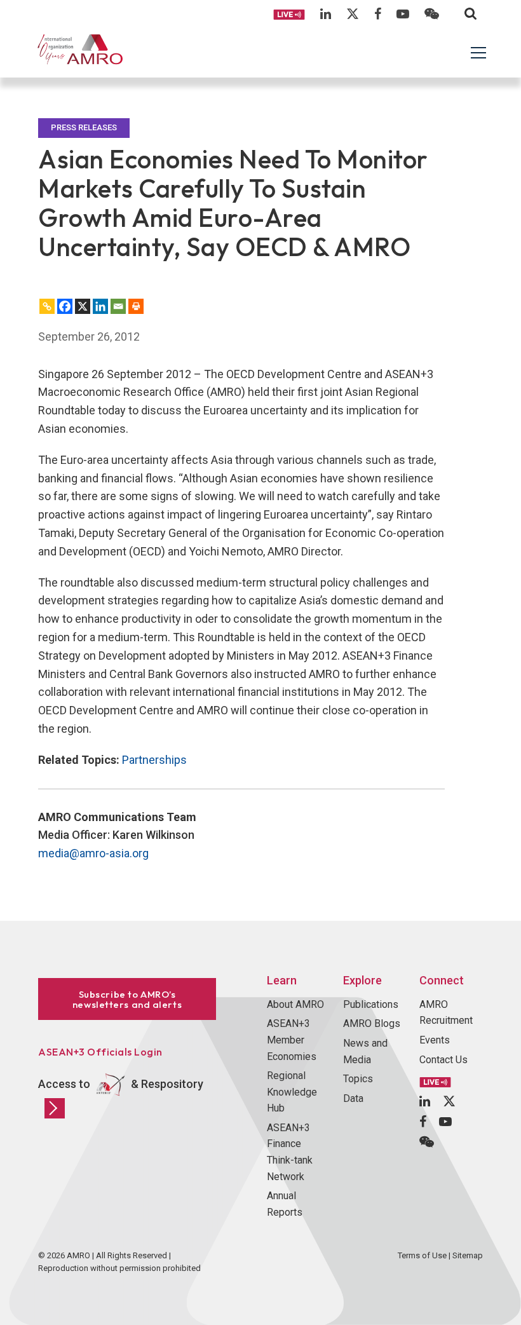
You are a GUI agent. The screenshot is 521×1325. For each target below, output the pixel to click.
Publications (370, 1004)
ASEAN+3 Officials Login (100, 1051)
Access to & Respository (120, 1084)
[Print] (136, 306)
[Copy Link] (47, 306)
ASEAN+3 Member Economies (291, 1039)
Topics (358, 1079)
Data (353, 1098)
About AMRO (295, 1004)
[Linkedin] (100, 306)
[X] (82, 306)
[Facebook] (64, 306)
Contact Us (443, 1060)
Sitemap (467, 1255)
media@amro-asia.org (93, 853)
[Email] (118, 306)
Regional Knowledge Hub (292, 1092)
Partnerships (154, 759)
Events (434, 1040)
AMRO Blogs (371, 1023)
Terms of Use (422, 1255)
